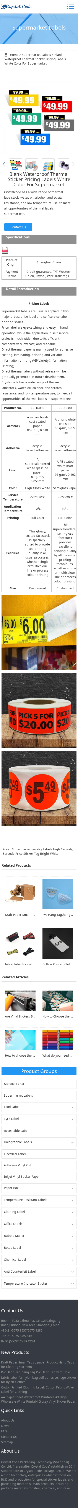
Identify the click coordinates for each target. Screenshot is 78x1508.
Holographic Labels (18, 1142)
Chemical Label (15, 1259)
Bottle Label (12, 1247)
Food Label (12, 1107)
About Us (7, 1420)
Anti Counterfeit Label (20, 1271)
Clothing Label (14, 1212)
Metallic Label (14, 1084)
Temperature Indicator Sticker (25, 1283)
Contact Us (18, 227)
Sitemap (7, 1442)
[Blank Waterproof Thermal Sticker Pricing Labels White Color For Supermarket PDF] (5, 250)
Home (14, 55)
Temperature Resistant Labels (25, 1200)
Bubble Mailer (14, 1236)
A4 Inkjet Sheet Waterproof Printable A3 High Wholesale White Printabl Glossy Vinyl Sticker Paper (38, 1399)
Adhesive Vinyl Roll (17, 1165)
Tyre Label (11, 1119)
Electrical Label (15, 1154)
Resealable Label (16, 1131)
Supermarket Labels (36, 55)
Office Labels (13, 1224)
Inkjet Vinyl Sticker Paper (22, 1176)
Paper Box (11, 1188)
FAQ (4, 1431)
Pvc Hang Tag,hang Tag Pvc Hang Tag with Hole (35, 1372)
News (5, 1426)
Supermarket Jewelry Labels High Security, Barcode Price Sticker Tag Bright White (38, 851)
